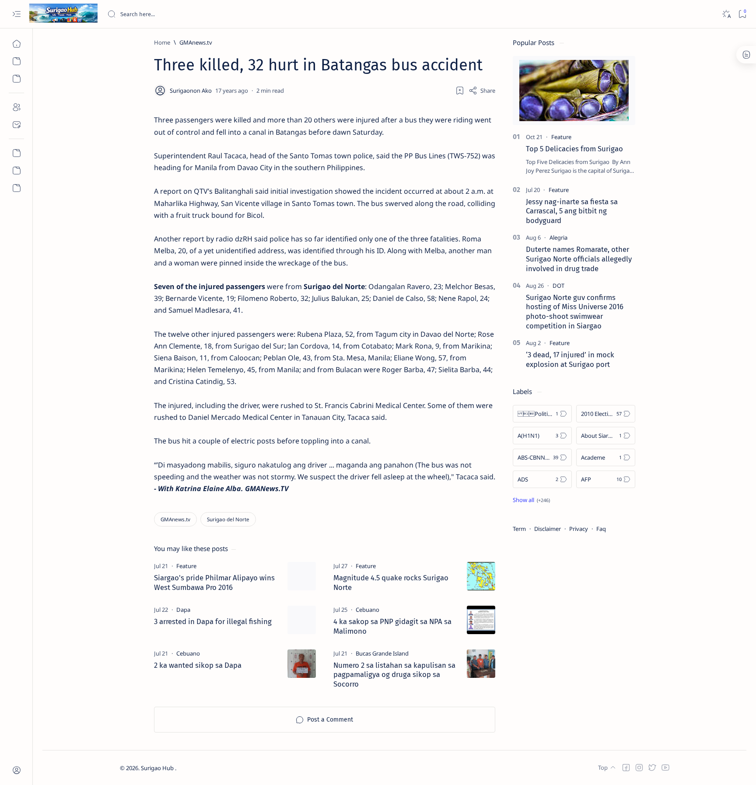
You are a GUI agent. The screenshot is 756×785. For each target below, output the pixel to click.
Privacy (578, 529)
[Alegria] (558, 237)
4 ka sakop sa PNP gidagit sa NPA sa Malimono (392, 626)
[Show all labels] (531, 499)
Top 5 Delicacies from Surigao (574, 148)
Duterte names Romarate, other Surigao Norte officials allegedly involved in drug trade (579, 259)
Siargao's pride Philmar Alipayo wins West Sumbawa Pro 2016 (214, 582)
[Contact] (16, 124)
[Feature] (561, 137)
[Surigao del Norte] (228, 519)
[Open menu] (16, 14)
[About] (16, 107)
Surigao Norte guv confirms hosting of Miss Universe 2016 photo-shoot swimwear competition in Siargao (574, 311)
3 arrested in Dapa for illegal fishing (213, 621)
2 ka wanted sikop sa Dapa (198, 665)
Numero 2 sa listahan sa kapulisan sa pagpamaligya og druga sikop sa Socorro (394, 675)
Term (519, 529)
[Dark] (726, 14)
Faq (601, 529)
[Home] (16, 43)
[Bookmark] (742, 14)
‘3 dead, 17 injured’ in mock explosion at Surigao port (570, 359)
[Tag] (186, 566)
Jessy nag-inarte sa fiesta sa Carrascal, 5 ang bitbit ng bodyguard (572, 211)
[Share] (482, 90)
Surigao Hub (158, 768)
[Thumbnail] (301, 576)
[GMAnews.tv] (175, 519)
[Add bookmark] (459, 90)
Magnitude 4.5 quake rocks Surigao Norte (390, 582)
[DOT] (558, 285)
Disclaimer (547, 529)
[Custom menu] (16, 153)
